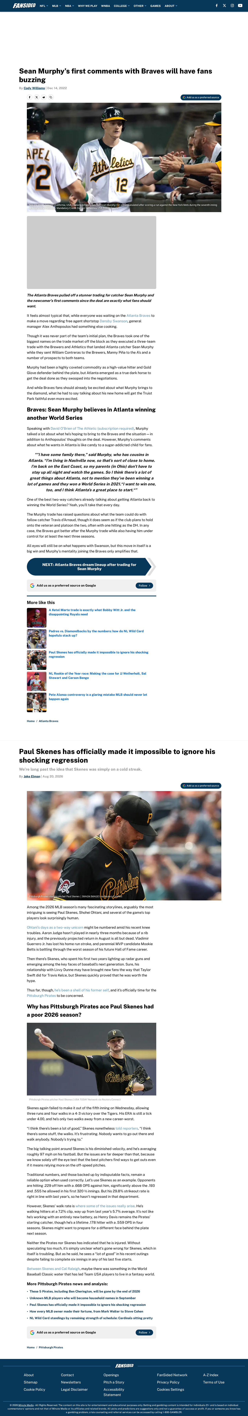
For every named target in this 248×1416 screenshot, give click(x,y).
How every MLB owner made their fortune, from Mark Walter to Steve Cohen (86, 1311)
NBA (68, 5)
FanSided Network (172, 1375)
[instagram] (232, 5)
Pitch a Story (114, 1382)
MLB (55, 5)
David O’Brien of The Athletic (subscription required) (92, 428)
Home (31, 721)
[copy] (51, 97)
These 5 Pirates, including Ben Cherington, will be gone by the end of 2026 (85, 1291)
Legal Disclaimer (74, 1389)
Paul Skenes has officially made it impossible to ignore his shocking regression (88, 1305)
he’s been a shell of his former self (82, 990)
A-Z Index (210, 1375)
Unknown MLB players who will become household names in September (83, 1298)
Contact (67, 1375)
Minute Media (26, 1405)
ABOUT (169, 5)
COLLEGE (120, 5)
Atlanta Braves (138, 315)
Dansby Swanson (113, 321)
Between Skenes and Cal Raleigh (53, 1269)
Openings (111, 1375)
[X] (224, 5)
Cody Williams (34, 88)
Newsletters (71, 1382)
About (29, 1375)
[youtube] (240, 5)
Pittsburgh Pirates (41, 996)
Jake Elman (32, 776)
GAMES (155, 5)
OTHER (139, 5)
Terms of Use (213, 1382)
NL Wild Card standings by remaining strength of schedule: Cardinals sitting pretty (91, 1318)
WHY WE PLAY (87, 5)
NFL (42, 5)
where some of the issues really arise (105, 1206)
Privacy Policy (168, 1382)
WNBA (105, 5)
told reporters (126, 1128)
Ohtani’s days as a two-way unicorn (55, 927)
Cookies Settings (170, 1389)
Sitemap (30, 1382)
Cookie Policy (34, 1389)
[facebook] (217, 5)
